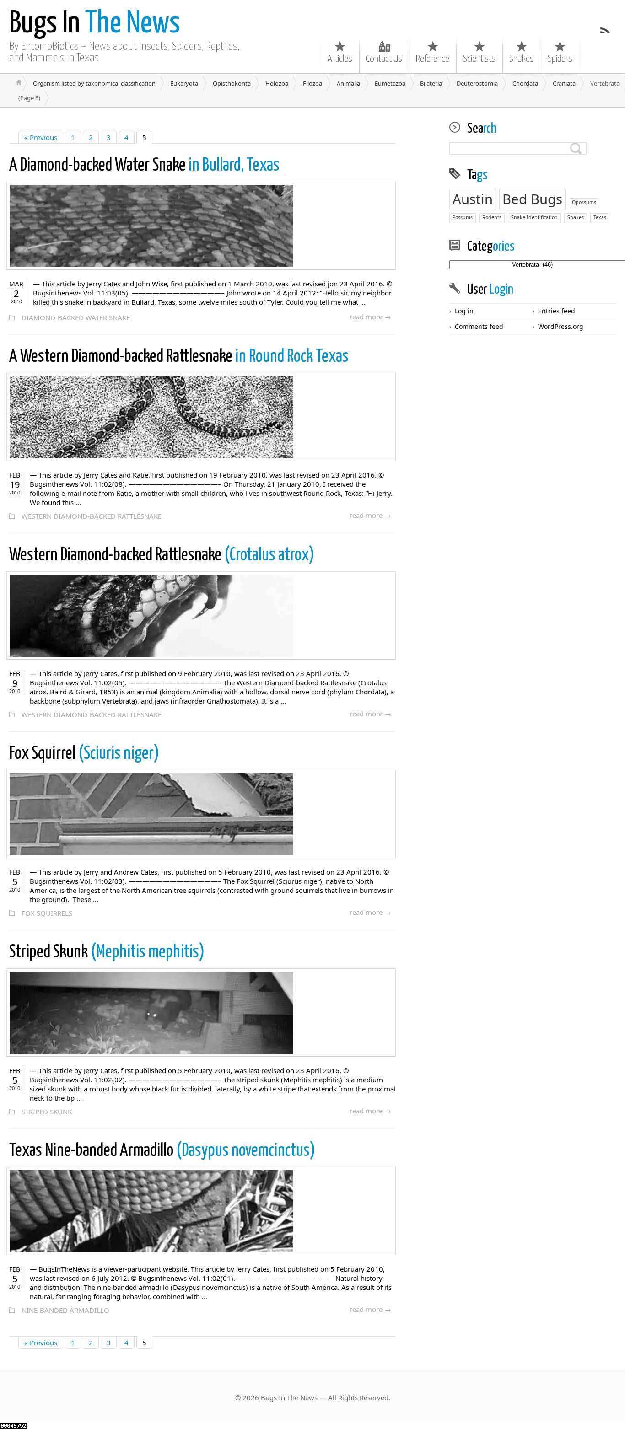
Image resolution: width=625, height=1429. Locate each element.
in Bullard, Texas (144, 165)
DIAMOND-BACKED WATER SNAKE (76, 317)
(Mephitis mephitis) (107, 952)
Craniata (564, 83)
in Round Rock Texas (179, 357)
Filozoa (312, 83)
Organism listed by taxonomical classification (94, 83)
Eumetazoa (390, 83)
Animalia (348, 83)
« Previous (40, 137)
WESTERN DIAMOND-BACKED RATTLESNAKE (92, 516)
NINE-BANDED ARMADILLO (65, 1310)
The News (94, 24)
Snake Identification (534, 217)
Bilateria (431, 83)
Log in (464, 310)
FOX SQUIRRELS (47, 913)
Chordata (525, 83)
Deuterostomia (477, 83)
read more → (370, 316)
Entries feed (556, 310)
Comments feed (479, 326)
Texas (599, 217)
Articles (340, 59)
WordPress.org (560, 326)
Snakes (521, 59)
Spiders (560, 59)
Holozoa (276, 83)
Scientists (479, 59)
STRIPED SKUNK (47, 1111)
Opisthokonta (232, 83)
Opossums (584, 202)
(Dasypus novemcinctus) (162, 1151)
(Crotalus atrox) (161, 555)
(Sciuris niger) (84, 754)
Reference (432, 59)
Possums (463, 217)
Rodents (491, 217)
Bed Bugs (532, 199)
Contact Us (384, 59)
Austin (473, 199)
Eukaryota (184, 83)
